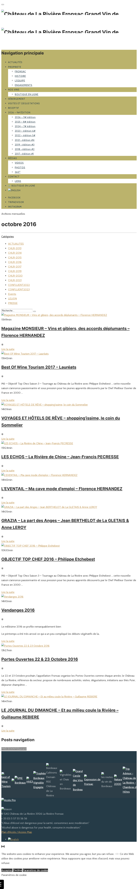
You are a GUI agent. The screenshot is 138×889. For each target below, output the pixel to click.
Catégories (7, 236)
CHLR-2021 (15, 280)
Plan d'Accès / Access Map (16, 832)
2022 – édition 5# (25, 135)
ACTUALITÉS (15, 62)
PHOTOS (20, 167)
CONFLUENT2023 (19, 289)
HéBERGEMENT (16, 99)
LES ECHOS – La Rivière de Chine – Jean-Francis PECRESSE (60, 456)
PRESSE (13, 303)
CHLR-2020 (15, 275)
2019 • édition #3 (24, 144)
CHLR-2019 (15, 271)
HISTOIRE (20, 76)
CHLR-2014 (15, 252)
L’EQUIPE (20, 80)
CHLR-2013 (14, 248)
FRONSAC (20, 71)
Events (12, 294)
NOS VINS (13, 89)
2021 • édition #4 (24, 140)
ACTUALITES (16, 243)
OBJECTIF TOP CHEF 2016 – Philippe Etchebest (48, 559)
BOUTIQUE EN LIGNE (26, 94)
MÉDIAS (12, 158)
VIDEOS (19, 162)
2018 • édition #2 (24, 149)
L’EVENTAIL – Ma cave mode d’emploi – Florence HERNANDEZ (61, 488)
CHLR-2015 (15, 257)
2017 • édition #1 (24, 153)
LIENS (18, 181)
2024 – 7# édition (25, 126)
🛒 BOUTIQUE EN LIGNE (21, 185)
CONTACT (14, 176)
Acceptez (6, 870)
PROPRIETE (14, 67)
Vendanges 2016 (18, 610)
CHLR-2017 (14, 266)
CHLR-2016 (15, 262)
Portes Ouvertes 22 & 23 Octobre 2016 (39, 659)
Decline (17, 870)
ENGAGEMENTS (23, 85)
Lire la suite (7, 349)
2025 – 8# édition (25, 121)
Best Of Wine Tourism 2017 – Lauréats (38, 367)
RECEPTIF (13, 108)
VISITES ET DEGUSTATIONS (24, 103)
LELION (12, 298)
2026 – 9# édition (19, 112)
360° (18, 172)
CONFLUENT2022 (19, 285)
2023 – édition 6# (25, 130)
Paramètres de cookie (35, 870)
